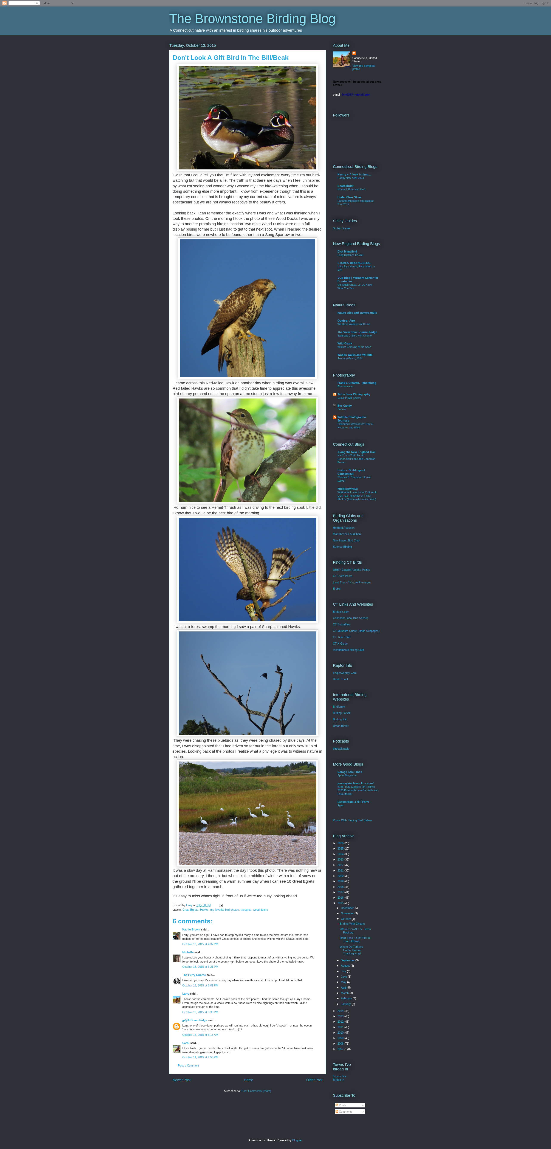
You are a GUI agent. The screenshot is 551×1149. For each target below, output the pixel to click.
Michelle (187, 952)
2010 (340, 1032)
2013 (340, 1016)
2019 (340, 881)
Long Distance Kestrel (350, 255)
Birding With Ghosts (352, 923)
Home (248, 1080)
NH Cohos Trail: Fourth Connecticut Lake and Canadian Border (356, 459)
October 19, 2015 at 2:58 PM (200, 1057)
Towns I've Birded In (339, 1078)
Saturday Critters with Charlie (354, 335)
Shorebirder (345, 186)
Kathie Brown (191, 929)
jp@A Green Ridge (194, 1020)
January (346, 1004)
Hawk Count (340, 679)
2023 (340, 859)
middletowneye (347, 488)
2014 (340, 1011)
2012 (340, 1021)
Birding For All (341, 713)
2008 (340, 1043)
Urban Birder (340, 725)
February (347, 998)
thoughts (246, 909)
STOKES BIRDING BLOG (353, 263)
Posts (342, 1105)
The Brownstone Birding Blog (252, 18)
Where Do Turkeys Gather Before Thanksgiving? (351, 950)
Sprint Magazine (347, 775)
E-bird (336, 588)
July (344, 971)
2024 (340, 854)
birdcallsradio (341, 748)
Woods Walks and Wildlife (354, 355)
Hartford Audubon (343, 527)
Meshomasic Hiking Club (348, 649)
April (344, 987)
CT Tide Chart (341, 637)
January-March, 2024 (349, 358)
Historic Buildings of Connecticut (351, 472)
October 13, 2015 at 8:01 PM (200, 985)
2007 (340, 1049)
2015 (340, 903)
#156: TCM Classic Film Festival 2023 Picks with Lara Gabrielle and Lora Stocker (357, 790)
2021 (340, 870)
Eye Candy (344, 405)
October (346, 919)
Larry (185, 993)
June (344, 976)
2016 (340, 897)
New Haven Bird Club (346, 540)
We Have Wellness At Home (353, 324)
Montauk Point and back (351, 189)
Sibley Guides (341, 228)
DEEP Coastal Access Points (351, 569)
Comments (345, 1111)
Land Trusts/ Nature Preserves (352, 582)
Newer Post (181, 1080)
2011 (340, 1027)
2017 (340, 892)
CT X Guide (340, 643)
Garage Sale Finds (349, 772)
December (347, 908)
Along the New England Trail (356, 452)
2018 (340, 886)
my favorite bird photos (224, 909)
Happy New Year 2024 (350, 178)
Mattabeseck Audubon (347, 534)
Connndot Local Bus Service (350, 618)
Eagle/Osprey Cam (345, 673)
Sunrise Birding (342, 546)
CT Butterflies (341, 624)
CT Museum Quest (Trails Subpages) (356, 631)
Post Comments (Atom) (256, 1091)
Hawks (204, 909)
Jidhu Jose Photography (353, 394)
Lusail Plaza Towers (349, 397)
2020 (340, 876)
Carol (185, 1043)
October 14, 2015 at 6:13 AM (200, 1034)
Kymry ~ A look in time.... (354, 174)
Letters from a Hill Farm (353, 801)
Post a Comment (188, 1065)
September (348, 960)
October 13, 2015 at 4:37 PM (200, 944)
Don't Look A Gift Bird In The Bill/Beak (355, 939)
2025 (340, 848)
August (346, 965)
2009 (340, 1038)
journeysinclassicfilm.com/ (355, 783)
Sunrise (342, 409)
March (345, 993)
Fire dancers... (345, 386)
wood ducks (260, 909)
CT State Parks (342, 576)
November (347, 913)
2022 (340, 865)
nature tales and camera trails (357, 312)
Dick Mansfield (347, 251)
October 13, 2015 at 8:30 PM (200, 1012)
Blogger (297, 1140)
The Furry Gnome (194, 975)
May (344, 982)
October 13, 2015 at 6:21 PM (200, 966)
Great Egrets (190, 909)
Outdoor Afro (346, 320)
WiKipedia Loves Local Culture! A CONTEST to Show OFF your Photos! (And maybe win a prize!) (356, 496)
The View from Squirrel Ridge (357, 332)
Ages (340, 805)
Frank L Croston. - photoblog (356, 383)
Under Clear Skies (349, 197)
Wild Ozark (344, 343)
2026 (340, 843)
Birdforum (339, 706)
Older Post (314, 1080)
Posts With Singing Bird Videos (352, 820)
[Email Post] (220, 905)
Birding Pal (340, 719)
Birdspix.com (341, 611)
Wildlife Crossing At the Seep (354, 347)
